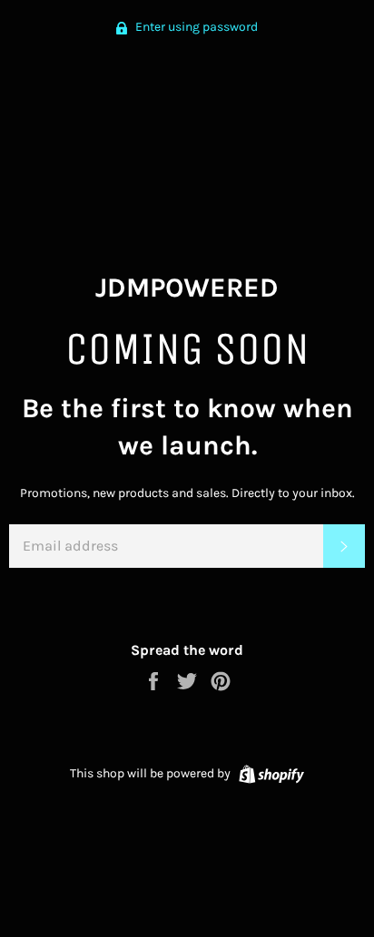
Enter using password (195, 26)
